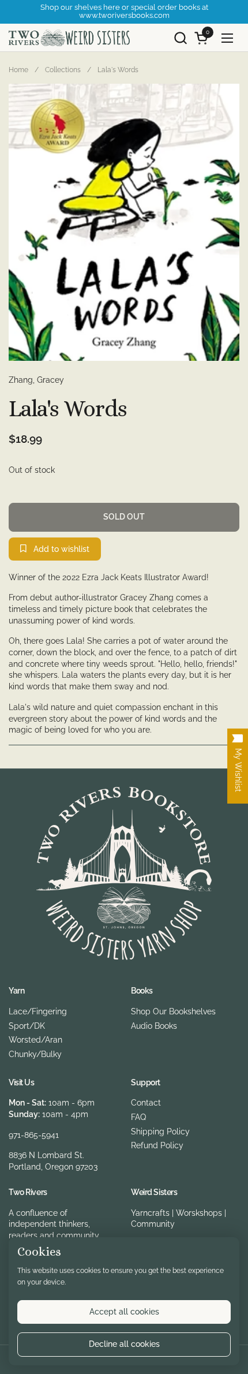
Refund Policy (157, 1145)
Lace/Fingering (38, 1011)
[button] (180, 38)
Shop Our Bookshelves (173, 1011)
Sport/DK (27, 1025)
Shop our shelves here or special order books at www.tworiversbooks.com (124, 11)
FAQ (138, 1117)
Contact (146, 1102)
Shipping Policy (160, 1131)
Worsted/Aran (35, 1039)
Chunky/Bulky (35, 1054)
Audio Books (154, 1025)
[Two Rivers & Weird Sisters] (69, 37)
